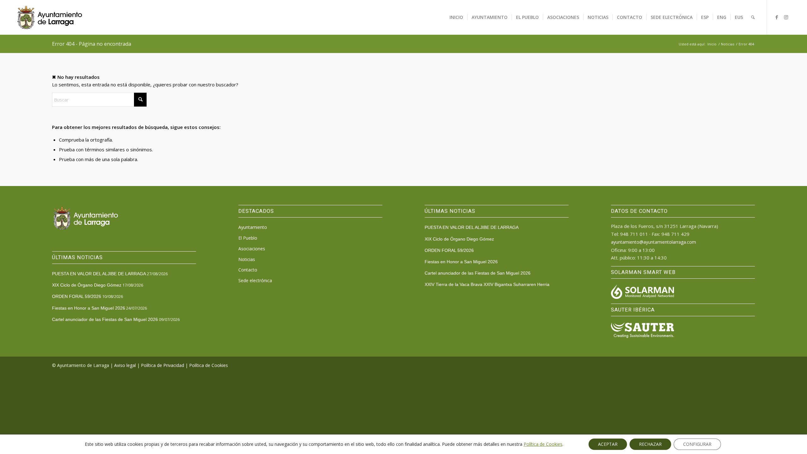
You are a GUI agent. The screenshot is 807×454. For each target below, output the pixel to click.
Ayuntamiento (252, 227)
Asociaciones (251, 249)
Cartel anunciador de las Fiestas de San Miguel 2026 (105, 319)
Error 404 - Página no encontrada (91, 43)
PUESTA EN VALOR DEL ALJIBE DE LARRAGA (99, 273)
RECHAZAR (650, 444)
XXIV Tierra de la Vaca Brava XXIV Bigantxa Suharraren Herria (487, 284)
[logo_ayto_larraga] (49, 17)
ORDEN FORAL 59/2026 (76, 296)
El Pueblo (247, 238)
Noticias (246, 259)
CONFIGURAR (697, 444)
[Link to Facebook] (776, 17)
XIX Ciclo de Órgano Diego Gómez (86, 285)
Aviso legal (125, 365)
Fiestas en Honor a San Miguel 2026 (88, 308)
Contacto (247, 270)
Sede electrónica (255, 280)
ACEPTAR (608, 444)
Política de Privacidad (162, 365)
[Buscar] (753, 17)
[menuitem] (456, 17)
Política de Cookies (208, 365)
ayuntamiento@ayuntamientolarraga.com (653, 242)
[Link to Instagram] (786, 17)
